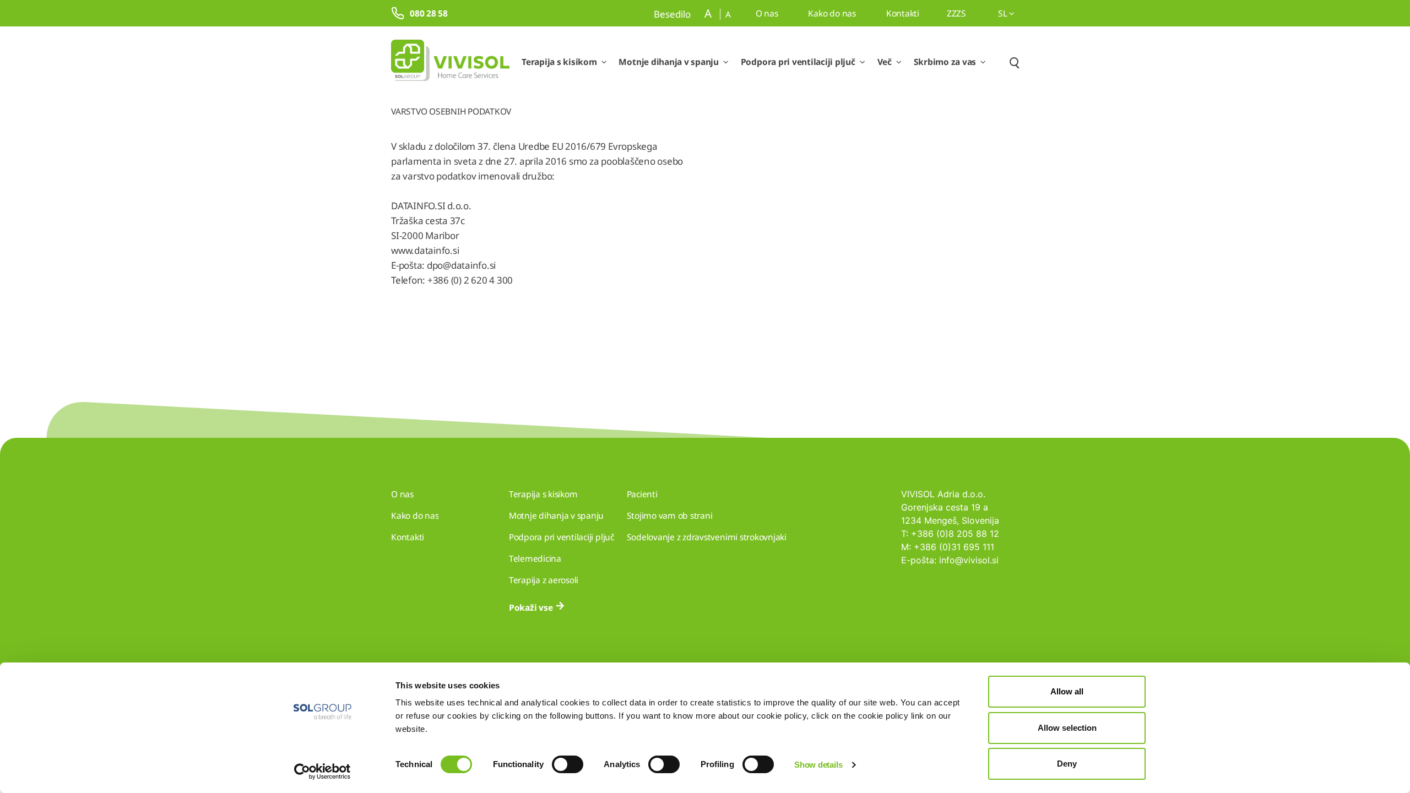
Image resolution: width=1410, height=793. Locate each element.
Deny (1067, 763)
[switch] (567, 764)
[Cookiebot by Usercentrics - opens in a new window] (322, 771)
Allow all (1066, 691)
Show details (818, 764)
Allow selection (1067, 727)
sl (1003, 13)
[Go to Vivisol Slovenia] (450, 62)
